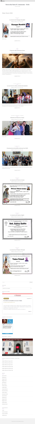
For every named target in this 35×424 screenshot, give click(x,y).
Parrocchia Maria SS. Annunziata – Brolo (17, 4)
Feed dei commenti (5, 413)
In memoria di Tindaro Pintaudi (17, 249)
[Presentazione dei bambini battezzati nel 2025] (17, 158)
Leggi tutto (17, 40)
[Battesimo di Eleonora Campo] (17, 128)
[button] (1, 1)
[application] (17, 347)
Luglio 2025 (3, 397)
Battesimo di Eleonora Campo (17, 117)
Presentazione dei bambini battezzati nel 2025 (17, 148)
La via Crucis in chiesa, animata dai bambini (17, 85)
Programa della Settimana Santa (17, 50)
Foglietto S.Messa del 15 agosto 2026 (7, 366)
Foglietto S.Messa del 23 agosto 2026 (7, 368)
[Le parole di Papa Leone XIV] (7, 319)
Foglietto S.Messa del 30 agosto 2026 (7, 370)
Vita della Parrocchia (17, 83)
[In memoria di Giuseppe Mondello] (17, 30)
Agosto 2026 (4, 375)
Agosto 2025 (4, 395)
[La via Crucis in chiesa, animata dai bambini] (17, 96)
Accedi (3, 410)
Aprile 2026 (3, 382)
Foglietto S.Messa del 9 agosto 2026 (7, 364)
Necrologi (17, 247)
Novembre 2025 (4, 390)
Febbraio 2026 (4, 385)
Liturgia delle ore (29, 298)
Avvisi (17, 48)
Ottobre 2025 (4, 392)
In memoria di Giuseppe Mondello (17, 20)
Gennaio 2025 (4, 402)
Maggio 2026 (4, 380)
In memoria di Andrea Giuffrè (17, 215)
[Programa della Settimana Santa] (17, 61)
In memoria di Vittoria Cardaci (17, 180)
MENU (3, 1)
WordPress (22, 421)
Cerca (31, 282)
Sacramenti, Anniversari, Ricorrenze (17, 115)
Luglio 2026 (3, 377)
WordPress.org (4, 415)
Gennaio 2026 (4, 387)
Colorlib (17, 421)
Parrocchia (21, 21)
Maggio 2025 (4, 400)
